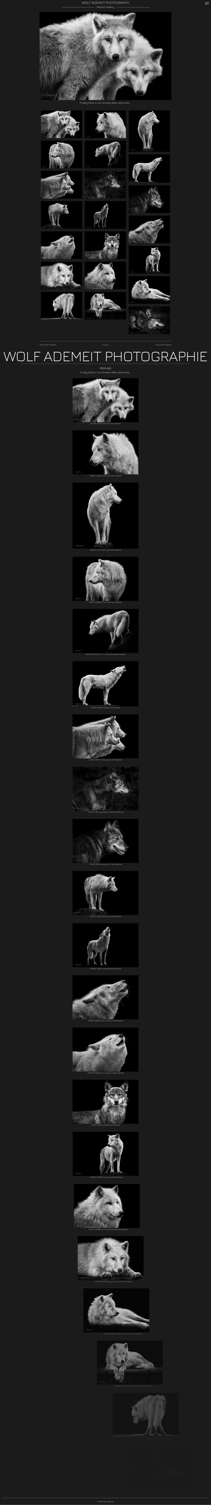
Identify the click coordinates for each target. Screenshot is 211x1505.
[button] (206, 3)
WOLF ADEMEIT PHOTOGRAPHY (105, 2)
